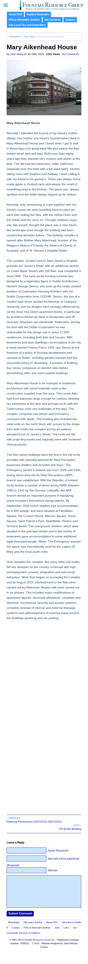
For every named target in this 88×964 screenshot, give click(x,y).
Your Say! (28, 36)
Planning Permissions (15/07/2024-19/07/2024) (34, 819)
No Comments (70, 54)
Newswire (15, 36)
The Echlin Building (70, 827)
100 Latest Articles (32, 922)
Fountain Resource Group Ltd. (39, 939)
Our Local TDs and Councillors (27, 25)
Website (52, 870)
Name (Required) (58, 850)
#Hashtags (13, 922)
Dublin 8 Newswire (38, 14)
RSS (37, 943)
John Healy (16, 54)
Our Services (53, 19)
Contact (70, 19)
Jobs (57, 927)
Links (66, 927)
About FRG (15, 14)
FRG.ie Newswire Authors (24, 19)
